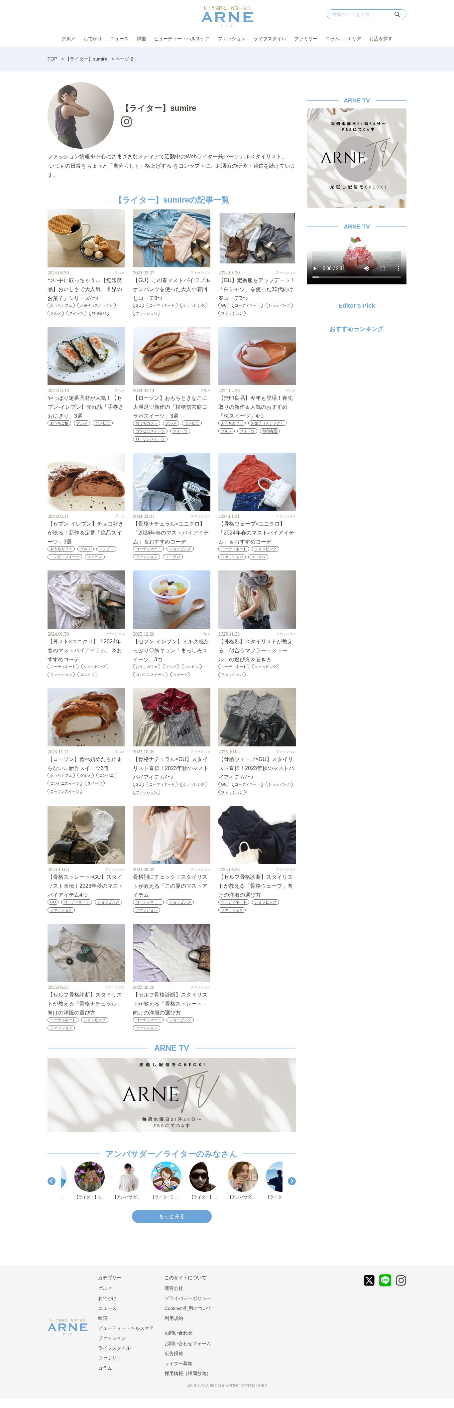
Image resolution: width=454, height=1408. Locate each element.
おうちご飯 (59, 423)
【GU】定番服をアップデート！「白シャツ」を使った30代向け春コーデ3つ (256, 289)
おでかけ (92, 38)
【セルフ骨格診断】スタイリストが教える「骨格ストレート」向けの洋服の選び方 (170, 1004)
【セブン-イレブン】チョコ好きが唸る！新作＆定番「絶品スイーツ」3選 (86, 533)
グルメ (68, 38)
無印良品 (99, 313)
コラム (332, 38)
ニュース (119, 38)
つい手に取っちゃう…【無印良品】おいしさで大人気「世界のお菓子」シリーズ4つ (85, 289)
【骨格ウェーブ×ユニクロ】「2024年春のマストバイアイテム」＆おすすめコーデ (256, 533)
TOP (52, 59)
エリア (354, 38)
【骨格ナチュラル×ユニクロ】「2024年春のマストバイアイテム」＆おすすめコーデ (171, 533)
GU (138, 305)
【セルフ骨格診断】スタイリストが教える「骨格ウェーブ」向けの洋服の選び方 (255, 886)
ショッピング (194, 305)
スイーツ (76, 313)
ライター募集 (178, 1363)
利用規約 (174, 1318)
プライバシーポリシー (188, 1298)
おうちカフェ (61, 305)
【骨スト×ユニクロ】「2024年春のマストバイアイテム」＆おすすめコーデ (85, 650)
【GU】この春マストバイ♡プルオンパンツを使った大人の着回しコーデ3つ (171, 289)
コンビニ (102, 423)
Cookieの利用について (188, 1308)
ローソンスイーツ (150, 439)
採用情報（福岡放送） (188, 1373)
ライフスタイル (270, 38)
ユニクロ (173, 557)
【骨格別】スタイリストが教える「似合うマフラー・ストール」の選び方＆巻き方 (255, 650)
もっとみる (172, 1216)
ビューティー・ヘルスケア (182, 38)
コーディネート (162, 305)
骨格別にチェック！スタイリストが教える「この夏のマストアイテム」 (170, 886)
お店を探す (381, 38)
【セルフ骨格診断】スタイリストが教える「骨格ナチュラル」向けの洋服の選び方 (85, 1004)
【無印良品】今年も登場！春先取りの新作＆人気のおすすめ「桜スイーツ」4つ (255, 407)
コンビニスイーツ (150, 431)
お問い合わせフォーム (188, 1343)
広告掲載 (174, 1353)
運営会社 (174, 1288)
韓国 (141, 38)
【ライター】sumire (86, 59)
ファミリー (305, 38)
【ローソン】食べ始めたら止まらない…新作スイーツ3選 (85, 763)
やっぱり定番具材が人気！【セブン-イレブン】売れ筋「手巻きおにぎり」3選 (86, 407)
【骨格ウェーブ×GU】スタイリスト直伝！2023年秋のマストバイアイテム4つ (256, 768)
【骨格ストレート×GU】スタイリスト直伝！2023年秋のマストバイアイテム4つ (85, 886)
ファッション (232, 38)
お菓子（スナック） (96, 305)
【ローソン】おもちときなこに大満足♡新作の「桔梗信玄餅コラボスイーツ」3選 (170, 407)
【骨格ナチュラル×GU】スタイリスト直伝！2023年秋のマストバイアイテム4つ (171, 768)
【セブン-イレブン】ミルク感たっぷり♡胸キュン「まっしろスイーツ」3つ (171, 650)
